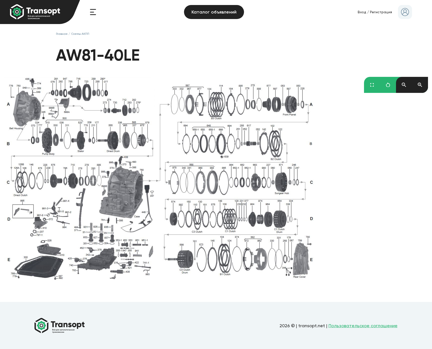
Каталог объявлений (214, 12)
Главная (62, 34)
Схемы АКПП (80, 34)
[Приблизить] (420, 85)
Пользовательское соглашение (363, 325)
